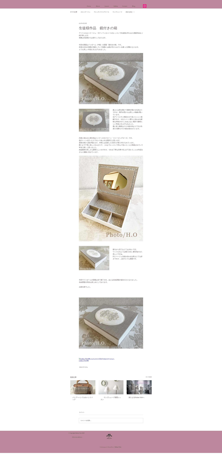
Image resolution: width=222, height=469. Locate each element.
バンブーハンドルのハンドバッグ (82, 398)
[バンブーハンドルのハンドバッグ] (82, 387)
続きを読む (129, 12)
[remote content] (111, 360)
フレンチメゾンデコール (101, 12)
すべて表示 (149, 377)
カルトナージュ (85, 12)
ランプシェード (117, 12)
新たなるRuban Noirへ (136, 397)
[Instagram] (144, 6)
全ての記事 (73, 12)
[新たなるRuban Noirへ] (139, 387)
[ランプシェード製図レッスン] (111, 387)
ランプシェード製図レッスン (111, 398)
